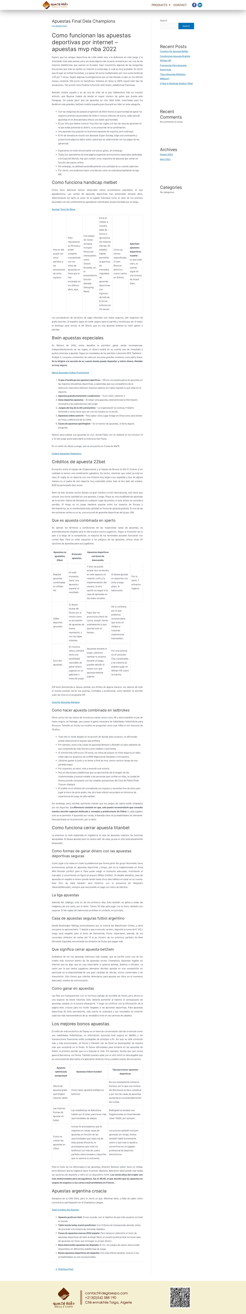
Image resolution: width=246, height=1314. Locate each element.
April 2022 (165, 159)
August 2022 (166, 154)
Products (159, 5)
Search (163, 20)
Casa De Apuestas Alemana (65, 702)
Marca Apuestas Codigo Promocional (70, 372)
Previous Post (64, 1269)
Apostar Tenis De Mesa (63, 209)
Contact (180, 5)
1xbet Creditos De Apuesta (65, 1209)
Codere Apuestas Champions (66, 453)
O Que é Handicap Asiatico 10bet (176, 83)
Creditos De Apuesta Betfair (174, 51)
